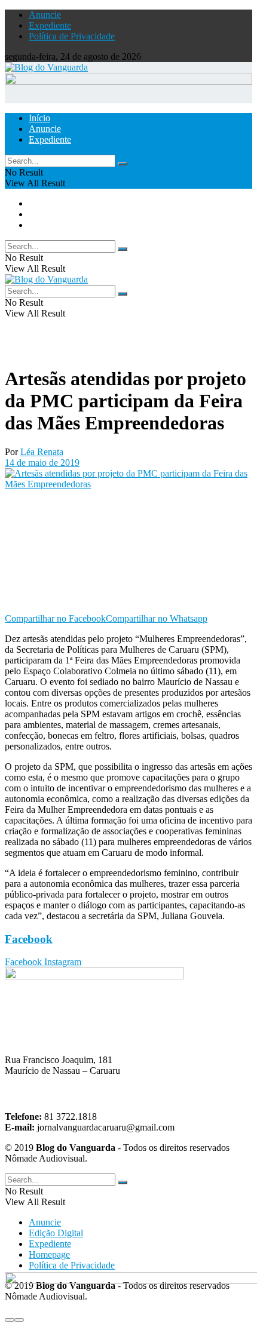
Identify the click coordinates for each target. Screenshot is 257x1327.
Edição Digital (56, 1233)
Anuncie (45, 15)
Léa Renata (41, 452)
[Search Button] (122, 163)
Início (39, 118)
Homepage (49, 1254)
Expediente (50, 25)
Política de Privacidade (72, 36)
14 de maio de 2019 (42, 462)
